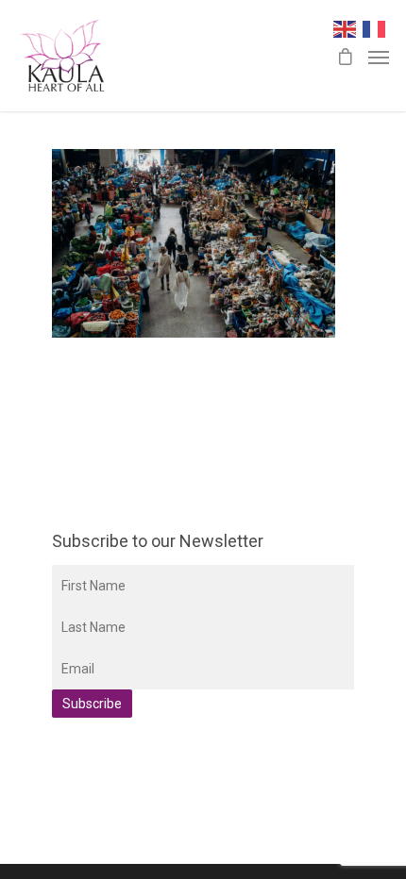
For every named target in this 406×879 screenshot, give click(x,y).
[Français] (377, 28)
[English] (348, 28)
